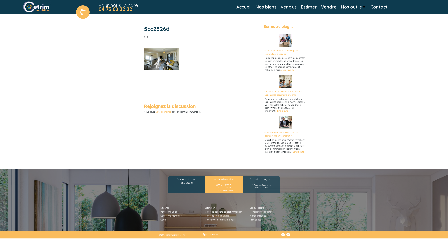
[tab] (243, 7)
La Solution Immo (213, 235)
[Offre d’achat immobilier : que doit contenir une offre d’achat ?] (284, 122)
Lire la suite (288, 70)
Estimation (210, 207)
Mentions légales (258, 215)
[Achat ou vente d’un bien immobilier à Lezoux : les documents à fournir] (284, 81)
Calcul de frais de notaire (217, 215)
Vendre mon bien (168, 211)
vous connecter (163, 111)
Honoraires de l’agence (261, 211)
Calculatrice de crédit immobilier (220, 219)
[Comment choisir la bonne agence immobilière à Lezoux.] (284, 40)
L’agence (164, 207)
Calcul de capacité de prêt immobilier (223, 211)
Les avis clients (257, 207)
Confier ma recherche (171, 215)
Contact (164, 219)
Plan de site (255, 219)
